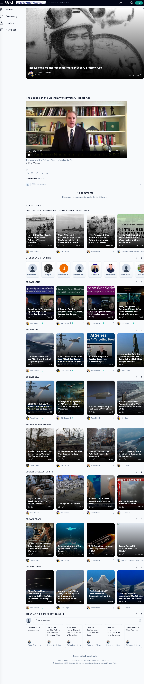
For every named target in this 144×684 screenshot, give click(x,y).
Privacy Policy (112, 663)
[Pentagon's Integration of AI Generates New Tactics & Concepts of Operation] (70, 398)
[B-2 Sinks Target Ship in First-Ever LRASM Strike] (101, 398)
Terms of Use (99, 663)
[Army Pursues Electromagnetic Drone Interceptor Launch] (101, 303)
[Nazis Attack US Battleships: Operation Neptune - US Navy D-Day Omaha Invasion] (70, 231)
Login (139, 3)
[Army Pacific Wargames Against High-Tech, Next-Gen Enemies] (40, 303)
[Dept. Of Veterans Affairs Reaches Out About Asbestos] (40, 492)
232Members (53, 3)
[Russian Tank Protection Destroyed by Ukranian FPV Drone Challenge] (40, 445)
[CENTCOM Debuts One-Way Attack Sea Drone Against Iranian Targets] (70, 350)
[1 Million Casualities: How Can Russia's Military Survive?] (70, 445)
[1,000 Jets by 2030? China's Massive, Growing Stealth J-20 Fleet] (101, 587)
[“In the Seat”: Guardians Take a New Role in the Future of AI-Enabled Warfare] (40, 540)
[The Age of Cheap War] (70, 492)
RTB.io (109, 660)
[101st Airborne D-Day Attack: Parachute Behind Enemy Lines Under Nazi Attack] (101, 231)
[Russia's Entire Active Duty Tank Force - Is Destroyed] (101, 445)
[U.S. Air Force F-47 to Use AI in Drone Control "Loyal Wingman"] (40, 350)
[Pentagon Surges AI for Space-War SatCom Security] (70, 540)
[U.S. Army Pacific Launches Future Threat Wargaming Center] (70, 303)
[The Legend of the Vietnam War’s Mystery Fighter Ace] (85, 43)
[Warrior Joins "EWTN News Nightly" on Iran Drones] (101, 492)
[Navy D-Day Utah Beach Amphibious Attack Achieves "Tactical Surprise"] (40, 231)
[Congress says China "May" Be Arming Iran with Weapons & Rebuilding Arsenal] (70, 587)
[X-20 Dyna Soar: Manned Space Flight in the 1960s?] (101, 540)
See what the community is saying (45, 614)
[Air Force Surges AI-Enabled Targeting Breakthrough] (101, 350)
